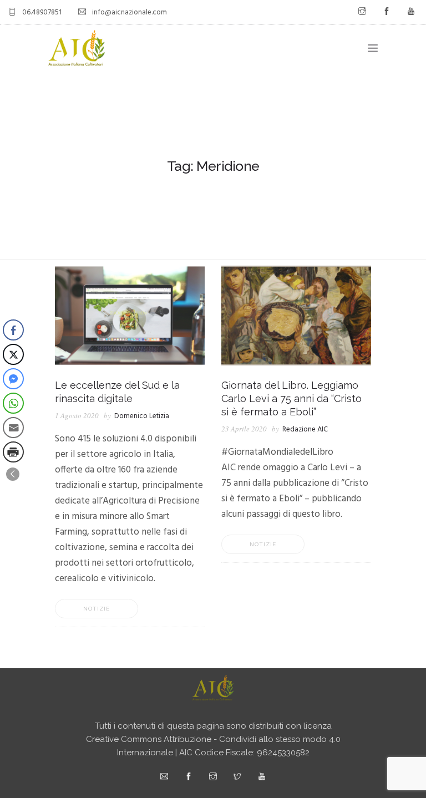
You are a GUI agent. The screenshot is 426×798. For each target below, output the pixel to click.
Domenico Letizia (141, 416)
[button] (12, 474)
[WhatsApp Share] (13, 403)
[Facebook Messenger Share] (13, 378)
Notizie (96, 609)
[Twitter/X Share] (13, 354)
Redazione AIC (305, 429)
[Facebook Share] (13, 329)
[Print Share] (13, 451)
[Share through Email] (13, 427)
